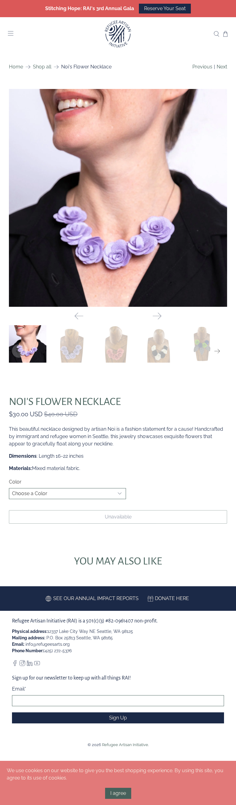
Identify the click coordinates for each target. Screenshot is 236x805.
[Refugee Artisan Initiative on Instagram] (22, 664)
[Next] (157, 316)
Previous (202, 67)
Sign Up (118, 718)
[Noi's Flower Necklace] (118, 198)
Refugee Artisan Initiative (125, 744)
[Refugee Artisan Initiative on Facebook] (15, 664)
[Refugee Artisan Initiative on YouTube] (37, 664)
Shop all (42, 66)
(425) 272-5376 (57, 650)
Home (16, 66)
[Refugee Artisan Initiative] (118, 34)
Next (222, 67)
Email (19, 689)
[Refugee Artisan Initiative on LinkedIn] (30, 664)
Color (15, 482)
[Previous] (79, 316)
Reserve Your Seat (165, 8)
